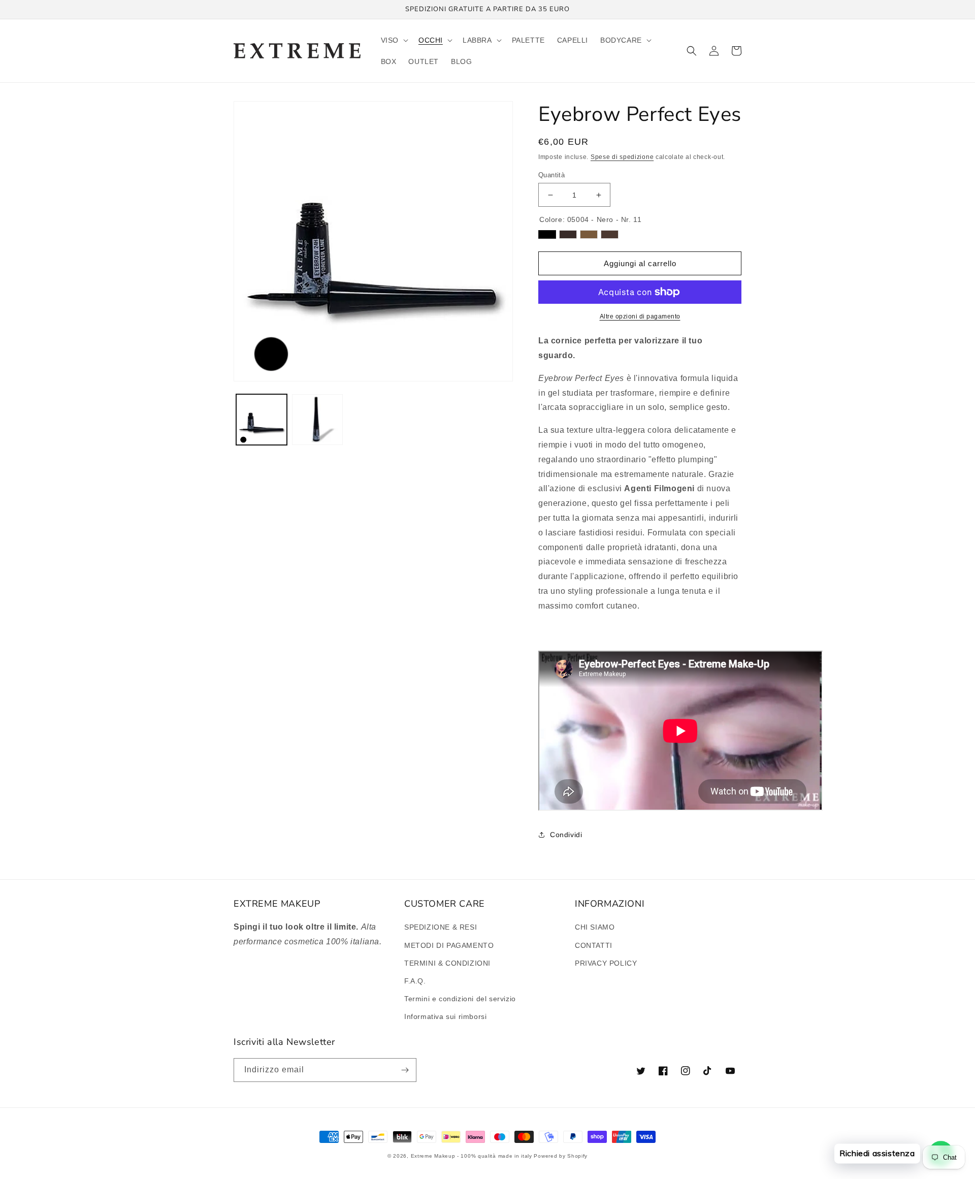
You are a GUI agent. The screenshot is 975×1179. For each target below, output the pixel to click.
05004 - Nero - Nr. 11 (547, 234)
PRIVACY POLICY (606, 963)
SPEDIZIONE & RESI (440, 927)
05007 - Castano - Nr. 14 (610, 234)
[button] (393, 40)
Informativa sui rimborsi (445, 1016)
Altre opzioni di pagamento (640, 316)
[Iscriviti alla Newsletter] (405, 1070)
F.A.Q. (415, 981)
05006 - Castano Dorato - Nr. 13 (589, 234)
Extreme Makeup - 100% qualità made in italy (471, 1156)
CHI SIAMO (594, 927)
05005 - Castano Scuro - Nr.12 (568, 234)
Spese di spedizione (622, 157)
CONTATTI (593, 945)
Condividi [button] (566, 835)
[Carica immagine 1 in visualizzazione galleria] (261, 419)
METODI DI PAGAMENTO (449, 945)
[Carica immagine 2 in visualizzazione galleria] (317, 419)
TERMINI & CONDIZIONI (447, 963)
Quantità (551, 175)
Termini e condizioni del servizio (460, 999)
